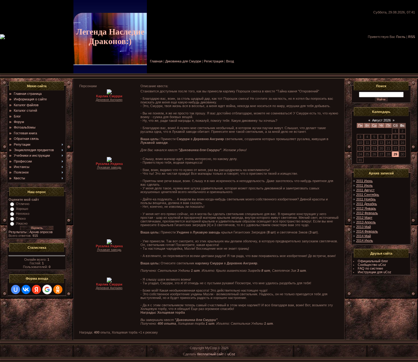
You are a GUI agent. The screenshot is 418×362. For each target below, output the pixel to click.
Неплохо (22, 213)
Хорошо (22, 209)
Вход (230, 61)
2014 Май (363, 236)
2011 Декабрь (366, 204)
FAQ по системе (370, 268)
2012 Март (364, 217)
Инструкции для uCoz (374, 272)
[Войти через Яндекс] (36, 289)
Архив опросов (41, 232)
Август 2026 (381, 120)
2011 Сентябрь (367, 194)
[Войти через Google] (47, 289)
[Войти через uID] (15, 289)
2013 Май (363, 227)
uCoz (231, 354)
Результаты (18, 232)
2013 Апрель (366, 222)
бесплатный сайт (210, 354)
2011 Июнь (364, 181)
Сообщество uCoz (372, 265)
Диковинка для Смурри (183, 61)
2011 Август (365, 190)
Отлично (22, 204)
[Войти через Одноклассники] (57, 289)
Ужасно (22, 223)
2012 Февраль (367, 213)
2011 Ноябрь (366, 199)
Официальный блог (373, 261)
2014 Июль (364, 240)
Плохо (21, 218)
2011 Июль (364, 185)
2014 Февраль (367, 231)
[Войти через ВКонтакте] (26, 289)
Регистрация (213, 61)
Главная (156, 61)
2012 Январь (366, 208)
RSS (411, 37)
